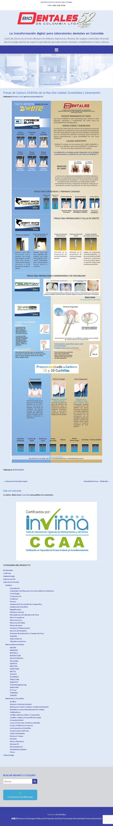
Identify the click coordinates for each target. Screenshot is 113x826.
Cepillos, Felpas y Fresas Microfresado (25, 717)
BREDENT (14, 650)
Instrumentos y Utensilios (20, 728)
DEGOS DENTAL (16, 658)
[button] (56, 49)
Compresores (15, 596)
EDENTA (13, 663)
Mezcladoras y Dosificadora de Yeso (24, 615)
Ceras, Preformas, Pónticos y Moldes (25, 723)
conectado (25, 495)
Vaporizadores (16, 639)
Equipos (8, 585)
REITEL (13, 671)
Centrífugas (15, 593)
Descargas (14, 661)
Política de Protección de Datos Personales (54, 819)
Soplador (13, 636)
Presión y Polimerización (20, 628)
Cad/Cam (7, 573)
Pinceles (13, 739)
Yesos (12, 752)
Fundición (14, 599)
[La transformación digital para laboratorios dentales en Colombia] (56, 20)
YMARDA (14, 693)
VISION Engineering (18, 685)
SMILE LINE (14, 679)
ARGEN (13, 647)
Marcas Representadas (14, 644)
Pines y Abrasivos (17, 741)
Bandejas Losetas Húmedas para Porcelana (27, 709)
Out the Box (60, 814)
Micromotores (16, 620)
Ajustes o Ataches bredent (21, 704)
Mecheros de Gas (17, 612)
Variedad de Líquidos (18, 749)
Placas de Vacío (16, 625)
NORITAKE (14, 669)
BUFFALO (14, 653)
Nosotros (22, 819)
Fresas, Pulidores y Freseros (21, 725)
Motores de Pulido (17, 623)
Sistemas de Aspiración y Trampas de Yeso (27, 633)
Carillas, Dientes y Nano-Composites (25, 715)
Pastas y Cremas (16, 736)
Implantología (9, 576)
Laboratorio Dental (11, 582)
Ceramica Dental (16, 720)
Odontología (8, 755)
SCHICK (13, 674)
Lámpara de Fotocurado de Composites (26, 604)
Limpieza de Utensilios (19, 607)
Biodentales (8, 570)
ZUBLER (13, 695)
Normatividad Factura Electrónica (87, 819)
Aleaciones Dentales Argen (15, 481)
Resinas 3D (14, 744)
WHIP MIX (14, 687)
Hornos (13, 601)
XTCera (13, 690)
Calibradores (15, 712)
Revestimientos (16, 747)
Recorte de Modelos (18, 631)
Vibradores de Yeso (18, 641)
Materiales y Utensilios (14, 698)
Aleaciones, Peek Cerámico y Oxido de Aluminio (29, 707)
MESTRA (13, 666)
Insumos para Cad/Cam (19, 731)
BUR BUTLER (15, 655)
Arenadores (15, 588)
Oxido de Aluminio (17, 733)
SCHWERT (14, 677)
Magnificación (15, 609)
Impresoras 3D (9, 579)
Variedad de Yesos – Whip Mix (97, 481)
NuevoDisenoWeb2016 (35, 97)
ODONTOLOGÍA (18, 470)
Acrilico (13, 701)
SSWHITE (14, 682)
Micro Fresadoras (17, 617)
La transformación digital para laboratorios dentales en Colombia (57, 33)
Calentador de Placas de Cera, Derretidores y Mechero (32, 591)
